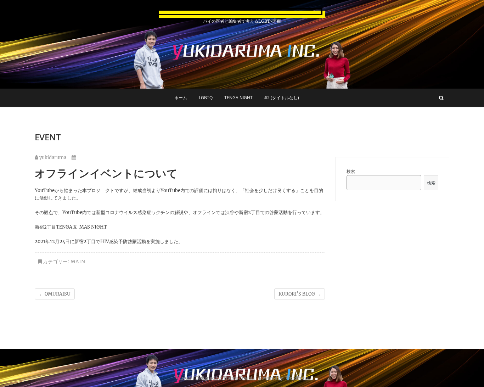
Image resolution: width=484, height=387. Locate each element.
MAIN (78, 261)
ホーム (180, 98)
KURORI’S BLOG (299, 294)
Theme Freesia (239, 378)
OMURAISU (55, 294)
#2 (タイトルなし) (281, 98)
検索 (351, 171)
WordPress (297, 378)
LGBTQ (206, 98)
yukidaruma (52, 158)
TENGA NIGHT (238, 98)
